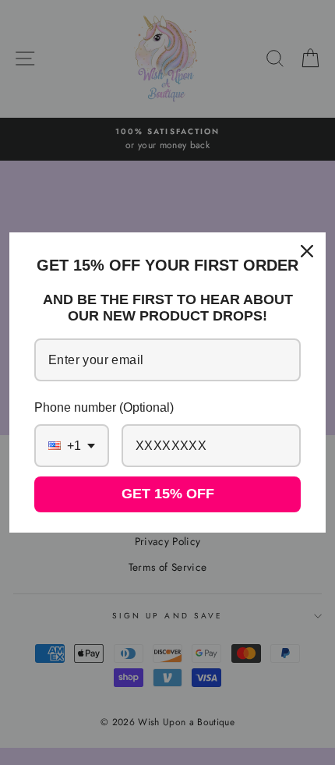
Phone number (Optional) (104, 407)
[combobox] (71, 445)
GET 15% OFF (168, 493)
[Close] (307, 251)
